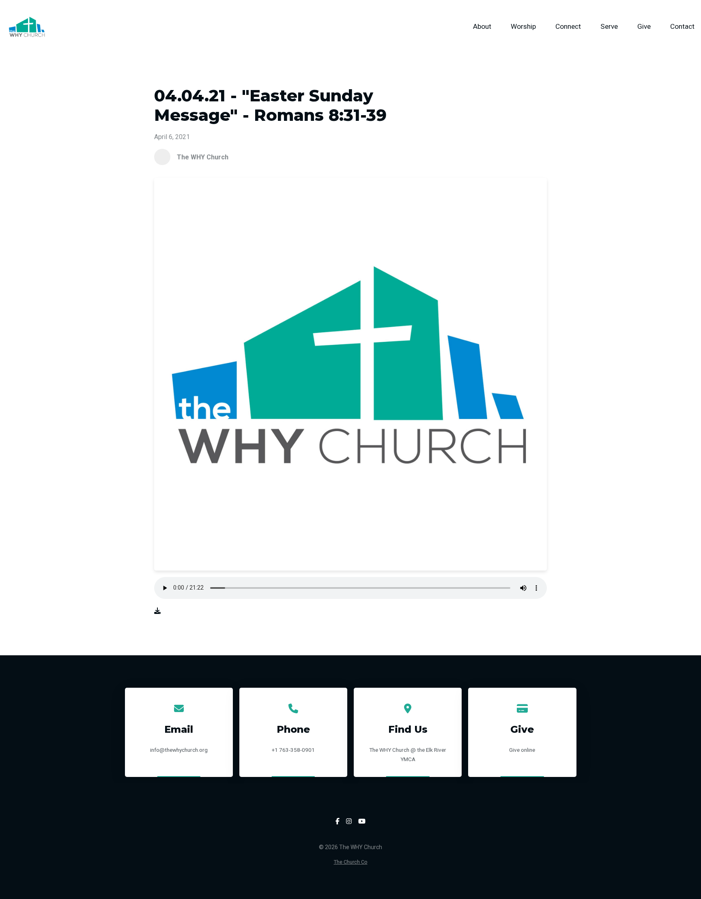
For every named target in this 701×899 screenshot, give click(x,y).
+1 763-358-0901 (293, 750)
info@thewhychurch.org (179, 750)
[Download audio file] (157, 610)
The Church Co (351, 862)
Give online (522, 750)
